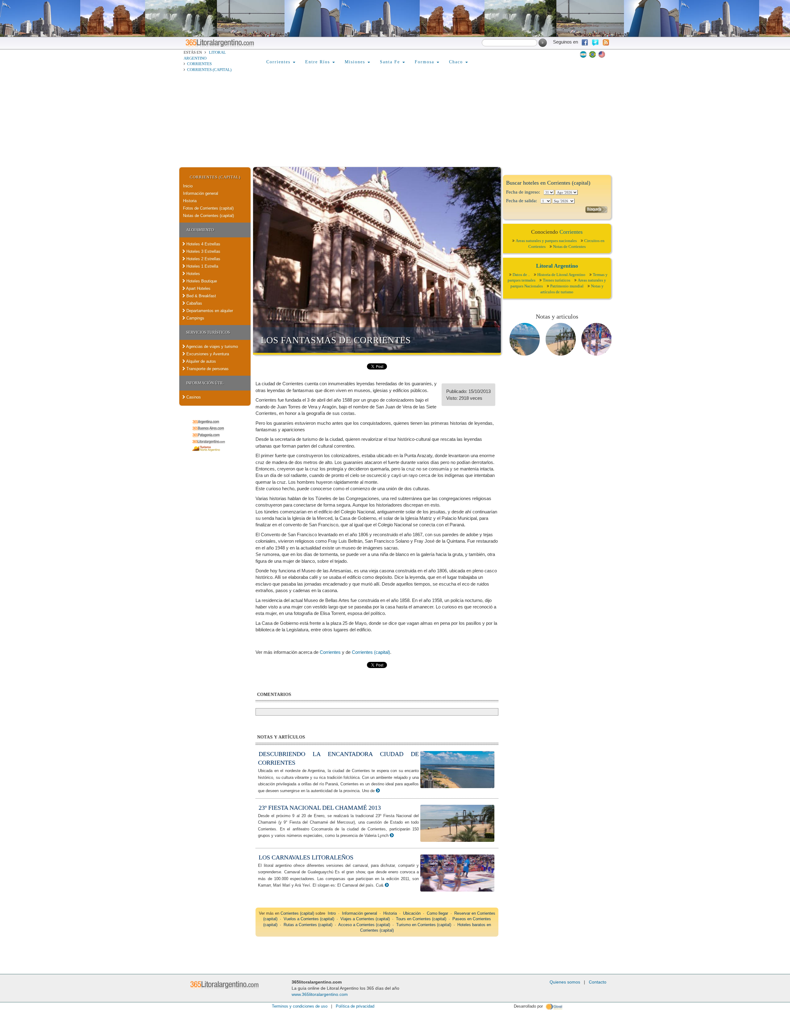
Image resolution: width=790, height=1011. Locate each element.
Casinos (193, 397)
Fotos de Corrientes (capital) (208, 208)
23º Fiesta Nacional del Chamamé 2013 (320, 807)
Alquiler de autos (200, 361)
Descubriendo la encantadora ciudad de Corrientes (338, 758)
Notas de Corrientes (569, 246)
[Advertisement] (395, 120)
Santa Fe (391, 62)
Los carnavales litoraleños (306, 857)
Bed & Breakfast (200, 296)
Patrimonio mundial (567, 286)
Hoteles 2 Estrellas (202, 259)
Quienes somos (565, 982)
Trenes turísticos (556, 280)
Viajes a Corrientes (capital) (365, 919)
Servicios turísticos (208, 332)
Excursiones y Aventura (207, 354)
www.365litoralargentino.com (320, 994)
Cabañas (193, 303)
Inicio (188, 186)
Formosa (425, 62)
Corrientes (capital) (209, 69)
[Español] (583, 54)
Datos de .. (521, 274)
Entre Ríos (318, 62)
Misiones (356, 62)
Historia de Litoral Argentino (561, 274)
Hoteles (192, 273)
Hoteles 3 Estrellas (202, 251)
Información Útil (205, 383)
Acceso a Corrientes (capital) (364, 924)
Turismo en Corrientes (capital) (423, 924)
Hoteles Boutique (201, 281)
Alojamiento (200, 230)
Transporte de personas (207, 368)
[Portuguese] (592, 54)
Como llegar (437, 913)
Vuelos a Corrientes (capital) (309, 919)
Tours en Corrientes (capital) (421, 919)
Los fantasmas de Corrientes (336, 340)
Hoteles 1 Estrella (201, 266)
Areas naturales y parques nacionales (546, 240)
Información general (200, 193)
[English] (601, 54)
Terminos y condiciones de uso (299, 1006)
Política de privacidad (355, 1006)
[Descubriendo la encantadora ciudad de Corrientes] (378, 790)
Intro (332, 913)
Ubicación (412, 913)
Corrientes (199, 63)
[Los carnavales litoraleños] (387, 885)
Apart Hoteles (197, 288)
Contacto (597, 982)
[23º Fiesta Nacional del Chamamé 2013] (392, 835)
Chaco (457, 62)
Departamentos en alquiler (209, 310)
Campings (194, 318)
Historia (190, 200)
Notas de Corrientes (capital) (208, 215)
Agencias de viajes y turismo (211, 346)
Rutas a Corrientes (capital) (308, 924)
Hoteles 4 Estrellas (202, 244)
